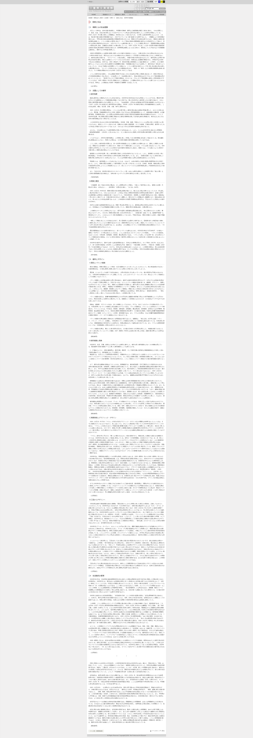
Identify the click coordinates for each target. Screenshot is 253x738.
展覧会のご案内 (120, 14)
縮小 (138, 1)
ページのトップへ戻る (158, 730)
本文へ (91, 1)
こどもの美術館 (159, 14)
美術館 (90, 18)
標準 (156, 1)
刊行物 (146, 14)
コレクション (133, 14)
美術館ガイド (107, 14)
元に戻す (132, 1)
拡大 (142, 1)
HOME (94, 14)
